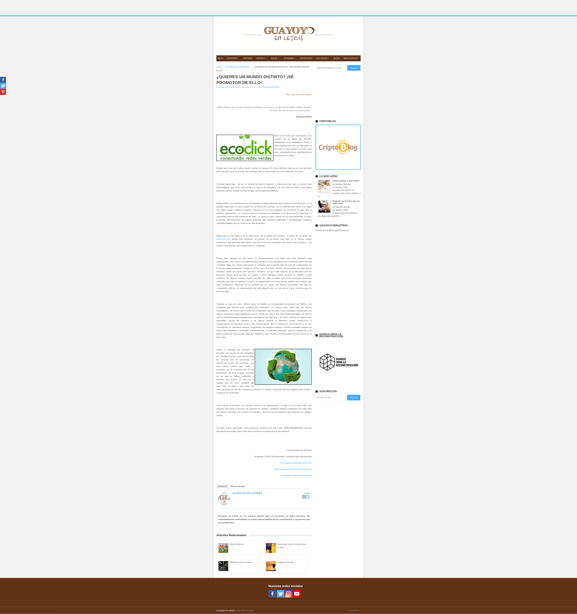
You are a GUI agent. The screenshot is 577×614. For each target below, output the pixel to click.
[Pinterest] (3, 92)
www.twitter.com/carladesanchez (296, 475)
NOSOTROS (233, 58)
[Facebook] (304, 497)
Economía (289, 58)
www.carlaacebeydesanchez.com (296, 463)
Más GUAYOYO (351, 58)
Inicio (220, 58)
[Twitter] (308, 497)
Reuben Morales (343, 184)
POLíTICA (261, 58)
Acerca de (222, 486)
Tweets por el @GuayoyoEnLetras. (332, 230)
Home (219, 67)
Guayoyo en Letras (227, 87)
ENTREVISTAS (306, 58)
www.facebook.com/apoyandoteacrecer (293, 469)
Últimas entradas (237, 486)
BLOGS (337, 58)
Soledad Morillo (342, 207)
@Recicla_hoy (223, 239)
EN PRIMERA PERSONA (237, 67)
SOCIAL (275, 58)
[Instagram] (288, 593)
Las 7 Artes (322, 58)
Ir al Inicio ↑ (355, 610)
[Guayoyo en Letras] (224, 504)
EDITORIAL (248, 58)
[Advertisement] (288, 8)
